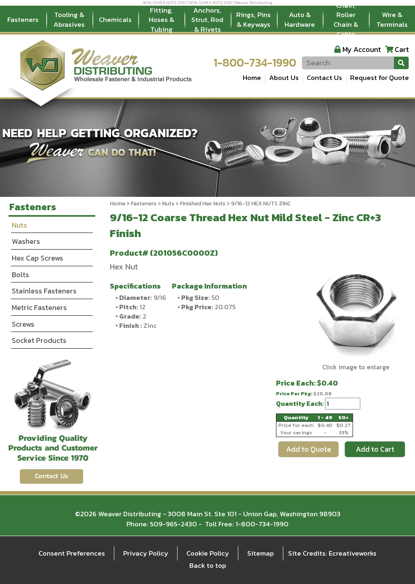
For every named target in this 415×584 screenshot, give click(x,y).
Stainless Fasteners (44, 290)
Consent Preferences (72, 553)
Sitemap (260, 553)
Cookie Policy (207, 553)
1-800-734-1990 (255, 62)
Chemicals (115, 19)
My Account (361, 49)
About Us (284, 77)
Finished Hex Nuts (202, 203)
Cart (402, 49)
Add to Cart (375, 449)
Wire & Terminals (392, 19)
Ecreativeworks (352, 553)
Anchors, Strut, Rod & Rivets (207, 20)
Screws (23, 324)
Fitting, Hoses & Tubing (161, 20)
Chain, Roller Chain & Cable (346, 20)
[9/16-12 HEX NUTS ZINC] (355, 311)
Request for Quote (379, 77)
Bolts (20, 274)
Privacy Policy (145, 553)
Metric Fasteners (39, 307)
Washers (26, 241)
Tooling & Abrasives (69, 19)
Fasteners (23, 19)
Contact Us (324, 77)
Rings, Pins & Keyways (253, 19)
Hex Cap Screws (37, 257)
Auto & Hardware (300, 19)
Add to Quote (308, 449)
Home (252, 77)
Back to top (207, 565)
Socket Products (39, 340)
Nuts (168, 203)
